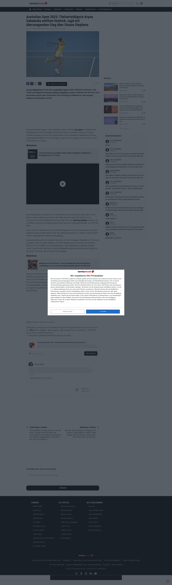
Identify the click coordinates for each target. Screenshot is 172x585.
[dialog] (86, 292)
